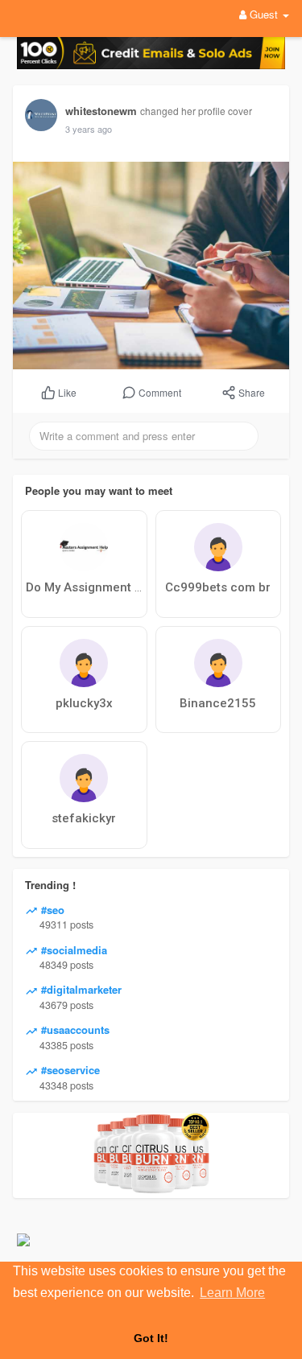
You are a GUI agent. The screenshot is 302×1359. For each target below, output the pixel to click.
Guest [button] (263, 14)
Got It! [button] (151, 1338)
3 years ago (88, 128)
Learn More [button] (232, 1292)
